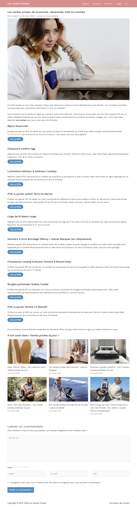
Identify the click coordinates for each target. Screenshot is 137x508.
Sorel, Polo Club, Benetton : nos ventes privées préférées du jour (25, 406)
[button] (126, 3)
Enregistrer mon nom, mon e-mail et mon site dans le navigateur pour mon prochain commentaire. (56, 482)
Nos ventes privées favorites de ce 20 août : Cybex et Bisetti (68, 406)
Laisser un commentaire (47, 16)
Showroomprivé (14, 134)
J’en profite (15, 139)
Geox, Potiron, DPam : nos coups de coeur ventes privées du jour (26, 368)
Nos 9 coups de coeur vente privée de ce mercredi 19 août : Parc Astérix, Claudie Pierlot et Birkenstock (108, 408)
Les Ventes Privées (18, 3)
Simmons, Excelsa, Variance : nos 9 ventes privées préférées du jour (109, 368)
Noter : (10, 467)
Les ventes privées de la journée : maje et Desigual (68, 368)
